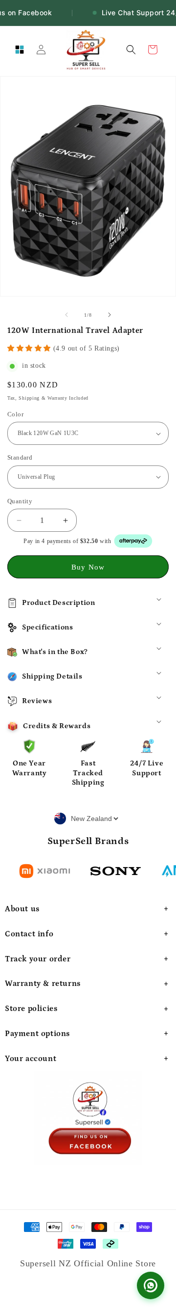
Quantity (19, 501)
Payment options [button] (37, 1033)
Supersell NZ (47, 1263)
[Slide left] (66, 315)
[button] (19, 49)
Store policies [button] (31, 1008)
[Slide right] (109, 315)
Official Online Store (115, 1263)
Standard (19, 457)
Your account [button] (30, 1058)
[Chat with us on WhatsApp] (150, 1285)
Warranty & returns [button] (43, 983)
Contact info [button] (29, 933)
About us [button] (22, 908)
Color (15, 414)
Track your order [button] (38, 959)
